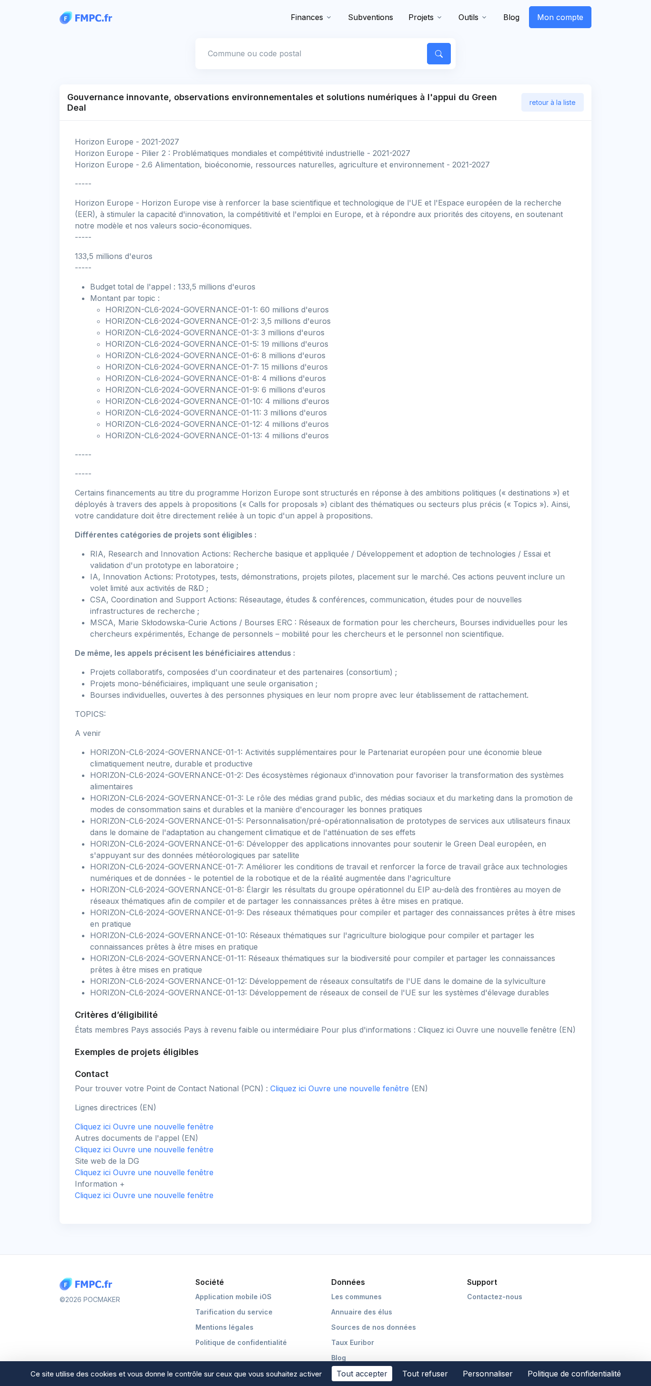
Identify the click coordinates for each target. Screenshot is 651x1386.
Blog (511, 17)
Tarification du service (234, 1312)
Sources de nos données (373, 1327)
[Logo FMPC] (88, 1284)
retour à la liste (552, 102)
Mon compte (560, 17)
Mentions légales (224, 1327)
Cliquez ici (340, 1088)
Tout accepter (361, 1373)
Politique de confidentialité (241, 1342)
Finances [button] (307, 17)
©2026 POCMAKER (90, 1299)
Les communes (356, 1297)
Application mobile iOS (233, 1297)
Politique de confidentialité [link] (574, 1373)
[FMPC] (88, 17)
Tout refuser (425, 1373)
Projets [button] (421, 17)
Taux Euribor (352, 1342)
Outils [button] (468, 17)
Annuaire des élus (361, 1312)
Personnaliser (488, 1373)
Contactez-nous (494, 1297)
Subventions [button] (370, 17)
